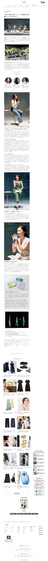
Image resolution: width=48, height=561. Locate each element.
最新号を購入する (13, 513)
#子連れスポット (18, 353)
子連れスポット (9, 521)
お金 (23, 532)
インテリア (24, 528)
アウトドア (24, 529)
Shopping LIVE (41, 530)
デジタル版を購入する (20, 513)
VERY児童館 (19, 527)
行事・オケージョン (6, 531)
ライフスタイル (27, 5)
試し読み (27, 513)
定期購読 (34, 513)
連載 (30, 527)
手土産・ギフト (24, 531)
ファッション (8, 5)
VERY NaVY (40, 532)
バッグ (5, 528)
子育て (21, 5)
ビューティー (15, 5)
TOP (3, 521)
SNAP (5, 532)
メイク (12, 527)
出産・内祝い (19, 529)
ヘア (11, 529)
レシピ (23, 527)
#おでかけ (22, 353)
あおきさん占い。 (41, 526)
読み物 (30, 531)
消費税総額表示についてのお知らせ (24, 545)
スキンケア (12, 528)
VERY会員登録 (41, 534)
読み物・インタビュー (35, 5)
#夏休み (12, 353)
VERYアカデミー (31, 529)
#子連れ (14, 353)
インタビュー (31, 528)
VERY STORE (40, 528)
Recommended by (41, 475)
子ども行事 (19, 531)
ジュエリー (6, 529)
